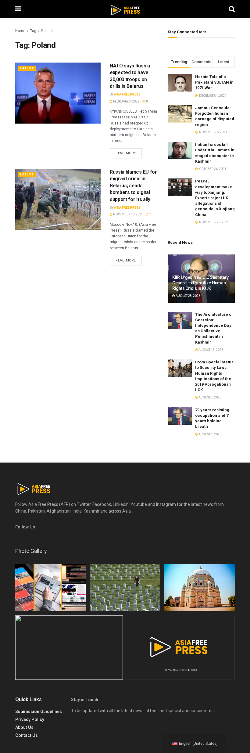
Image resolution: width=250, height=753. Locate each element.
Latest (27, 68)
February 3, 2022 (125, 101)
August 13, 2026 (210, 349)
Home (20, 31)
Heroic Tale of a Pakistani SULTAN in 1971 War (214, 82)
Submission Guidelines (38, 711)
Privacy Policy (29, 719)
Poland (47, 31)
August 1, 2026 (209, 434)
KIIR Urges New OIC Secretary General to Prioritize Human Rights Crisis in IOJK (200, 283)
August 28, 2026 (187, 295)
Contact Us (26, 735)
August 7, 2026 (209, 397)
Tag (33, 31)
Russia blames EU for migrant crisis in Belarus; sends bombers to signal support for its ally (133, 185)
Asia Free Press (127, 94)
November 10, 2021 (127, 214)
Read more (126, 153)
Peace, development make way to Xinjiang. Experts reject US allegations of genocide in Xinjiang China (215, 198)
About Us (24, 727)
